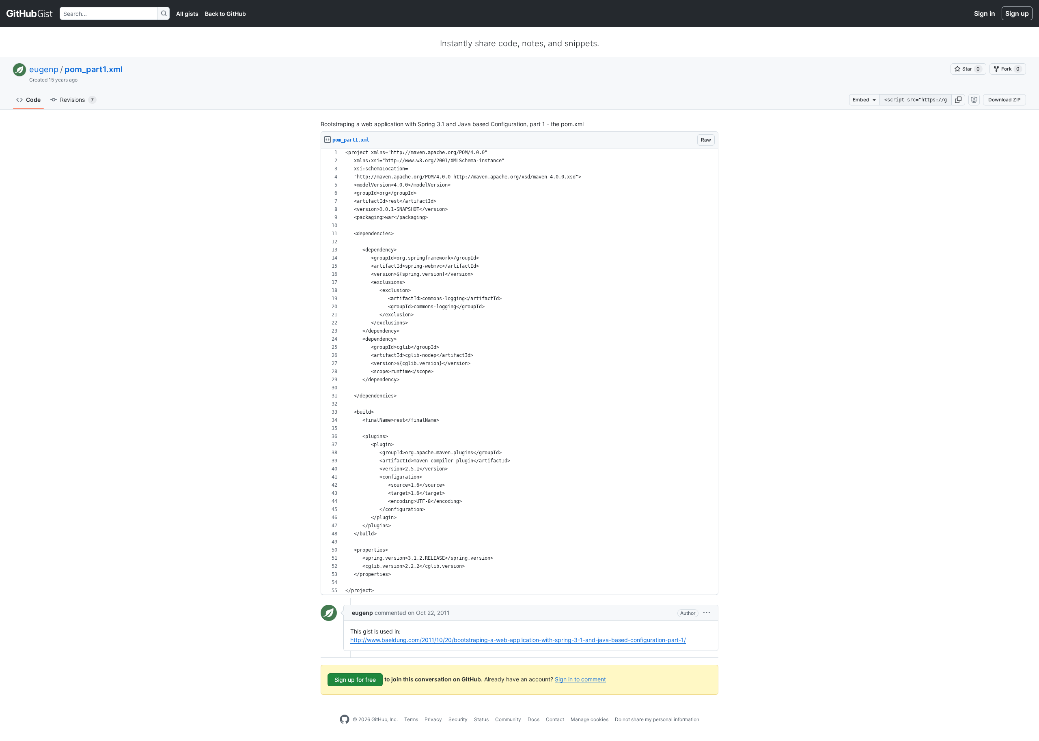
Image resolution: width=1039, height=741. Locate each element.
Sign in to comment (580, 679)
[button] (958, 99)
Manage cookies (589, 719)
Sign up (1017, 13)
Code (33, 99)
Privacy (433, 719)
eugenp (43, 69)
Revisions (77, 99)
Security (458, 719)
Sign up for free (355, 679)
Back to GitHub (225, 13)
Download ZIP (1004, 100)
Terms (411, 719)
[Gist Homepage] (29, 13)
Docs (533, 719)
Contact (555, 719)
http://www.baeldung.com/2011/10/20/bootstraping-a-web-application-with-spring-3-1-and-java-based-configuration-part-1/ (518, 639)
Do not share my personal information (657, 719)
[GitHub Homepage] (344, 719)
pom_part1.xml (94, 69)
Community (508, 719)
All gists (187, 13)
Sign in (984, 13)
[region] (519, 371)
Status (481, 719)
